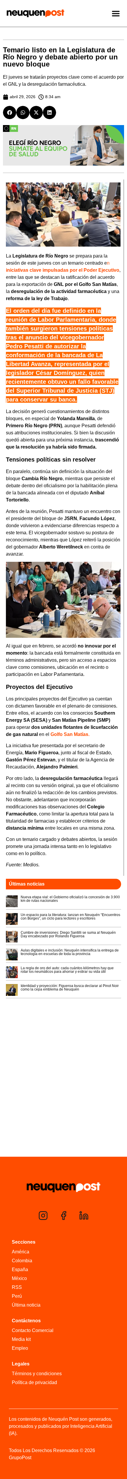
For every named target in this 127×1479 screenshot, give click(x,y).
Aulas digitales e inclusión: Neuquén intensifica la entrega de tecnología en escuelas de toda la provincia (70, 952)
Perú (17, 1296)
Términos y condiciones (37, 1373)
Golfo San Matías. (70, 734)
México (19, 1278)
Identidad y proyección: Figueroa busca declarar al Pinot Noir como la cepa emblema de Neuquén (70, 987)
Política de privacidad (34, 1382)
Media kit (21, 1339)
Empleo (20, 1348)
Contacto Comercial (32, 1330)
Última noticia (26, 1305)
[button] (9, 112)
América (20, 1251)
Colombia (22, 1260)
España (20, 1269)
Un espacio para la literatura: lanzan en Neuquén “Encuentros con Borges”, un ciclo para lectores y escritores (70, 916)
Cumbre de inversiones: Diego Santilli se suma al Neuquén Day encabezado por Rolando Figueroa (68, 934)
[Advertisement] (63, 1089)
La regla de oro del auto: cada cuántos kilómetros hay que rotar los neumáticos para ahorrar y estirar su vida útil (67, 970)
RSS (17, 1287)
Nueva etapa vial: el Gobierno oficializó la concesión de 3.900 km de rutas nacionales (70, 899)
